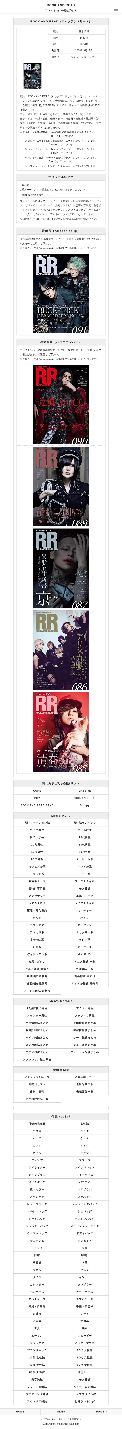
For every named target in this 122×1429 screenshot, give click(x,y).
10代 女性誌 (85, 1350)
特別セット (85, 1372)
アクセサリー (37, 895)
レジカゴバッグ (37, 1204)
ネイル (37, 1153)
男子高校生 (85, 830)
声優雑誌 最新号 (37, 976)
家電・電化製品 (37, 910)
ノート (85, 1313)
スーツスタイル (85, 881)
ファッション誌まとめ (85, 1052)
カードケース (84, 1291)
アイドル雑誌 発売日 (84, 983)
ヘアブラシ (85, 1189)
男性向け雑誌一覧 (37, 1099)
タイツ (37, 1277)
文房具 (85, 1321)
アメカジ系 (37, 932)
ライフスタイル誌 (84, 1394)
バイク (85, 917)
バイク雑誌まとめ (37, 1037)
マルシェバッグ (37, 1211)
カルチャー (85, 910)
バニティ (85, 1182)
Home (20, 1411)
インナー (85, 1277)
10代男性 (85, 837)
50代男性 (85, 852)
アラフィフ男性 (85, 1015)
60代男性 (37, 859)
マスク (85, 1270)
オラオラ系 (85, 947)
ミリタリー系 (84, 932)
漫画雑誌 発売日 (84, 976)
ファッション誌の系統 (37, 1059)
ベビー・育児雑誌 (84, 1386)
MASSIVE (84, 790)
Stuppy (85, 805)
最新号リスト (84, 1084)
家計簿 (37, 1313)
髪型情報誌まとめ (84, 1030)
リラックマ (37, 1343)
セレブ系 (85, 939)
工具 (37, 1328)
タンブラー (85, 1284)
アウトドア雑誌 (37, 1401)
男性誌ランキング (84, 822)
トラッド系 (37, 874)
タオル (37, 1270)
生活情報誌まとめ (37, 1023)
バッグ (85, 1131)
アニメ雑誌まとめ (37, 1052)
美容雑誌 (37, 1379)
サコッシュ (37, 1240)
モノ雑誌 (85, 888)
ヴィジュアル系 (37, 954)
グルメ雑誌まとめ (84, 1045)
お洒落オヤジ (37, 881)
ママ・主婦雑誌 (37, 1386)
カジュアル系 (37, 866)
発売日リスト (37, 1084)
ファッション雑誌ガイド (61, 10)
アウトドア (37, 925)
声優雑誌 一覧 (85, 969)
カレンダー (37, 1284)
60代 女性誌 (37, 1372)
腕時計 (85, 1255)
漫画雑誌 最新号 (37, 983)
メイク (85, 1145)
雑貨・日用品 (37, 1306)
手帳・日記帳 (84, 1306)
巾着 (85, 1248)
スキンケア (37, 1196)
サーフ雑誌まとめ (84, 1037)
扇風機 (37, 1262)
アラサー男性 (84, 1008)
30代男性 (85, 844)
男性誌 (37, 1131)
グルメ (37, 917)
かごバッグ (85, 1211)
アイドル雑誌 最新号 (37, 990)
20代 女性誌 (37, 1357)
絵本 (85, 1328)
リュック (37, 1248)
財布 (37, 1255)
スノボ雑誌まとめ (37, 1045)
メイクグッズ (84, 1174)
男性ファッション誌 (37, 822)
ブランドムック (37, 1350)
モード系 (85, 874)
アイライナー (37, 1167)
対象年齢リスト (85, 1077)
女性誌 (85, 1123)
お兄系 (37, 947)
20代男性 (37, 844)
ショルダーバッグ (37, 1226)
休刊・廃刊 (37, 1091)
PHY (37, 798)
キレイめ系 (85, 866)
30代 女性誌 (85, 1357)
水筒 (85, 1262)
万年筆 (37, 1321)
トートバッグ (37, 1218)
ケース (85, 1138)
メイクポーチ (37, 1182)
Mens (61, 1411)
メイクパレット (85, 1167)
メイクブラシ (37, 1174)
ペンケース (37, 1291)
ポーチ (37, 1138)
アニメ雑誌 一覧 (84, 961)
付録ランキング (85, 1401)
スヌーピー (85, 1335)
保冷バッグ (85, 1196)
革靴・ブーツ (84, 895)
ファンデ (37, 1160)
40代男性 (37, 852)
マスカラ (85, 1160)
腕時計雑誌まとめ (37, 1030)
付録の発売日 (37, 1123)
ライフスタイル (85, 903)
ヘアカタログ (37, 903)
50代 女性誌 (85, 1365)
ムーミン (37, 1335)
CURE (37, 790)
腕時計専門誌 (37, 888)
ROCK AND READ (85, 798)
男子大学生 (37, 837)
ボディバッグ (84, 1233)
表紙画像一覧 (84, 1091)
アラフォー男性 (37, 1015)
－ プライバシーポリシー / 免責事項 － (61, 1419)
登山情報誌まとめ (84, 1023)
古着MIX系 (37, 939)
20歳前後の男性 (37, 1008)
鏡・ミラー (37, 1189)
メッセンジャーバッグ (85, 1226)
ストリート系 (84, 859)
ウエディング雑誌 (37, 1394)
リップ (85, 1153)
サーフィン (85, 925)
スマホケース (84, 1299)
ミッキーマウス (85, 1343)
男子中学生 (37, 830)
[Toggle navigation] (116, 11)
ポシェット (85, 1240)
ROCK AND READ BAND (37, 805)
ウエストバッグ (37, 1233)
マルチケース (37, 1299)
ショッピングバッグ (85, 1204)
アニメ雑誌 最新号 (37, 969)
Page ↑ (101, 1411)
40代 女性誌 (37, 1365)
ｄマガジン (85, 954)
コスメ (37, 1145)
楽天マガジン (37, 961)
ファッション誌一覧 (37, 1077)
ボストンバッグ (85, 1218)
